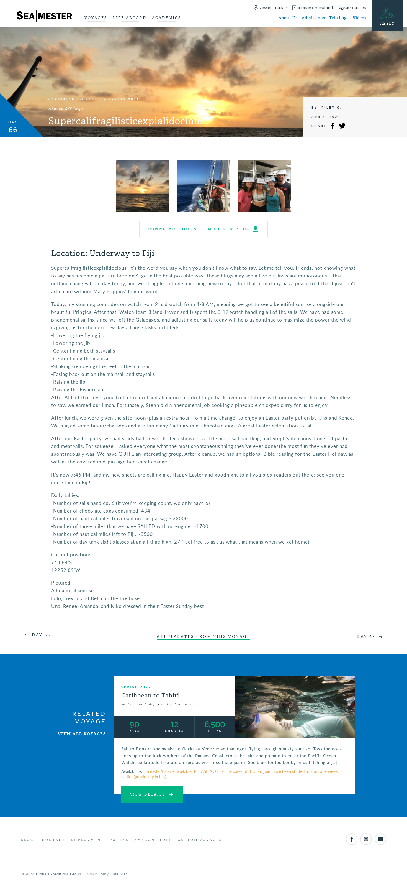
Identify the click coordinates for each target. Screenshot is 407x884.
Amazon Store (153, 840)
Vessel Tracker (273, 7)
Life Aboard (129, 18)
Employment (87, 840)
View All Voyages (82, 734)
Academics (166, 18)
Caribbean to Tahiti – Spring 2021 (93, 99)
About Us (288, 18)
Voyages (95, 18)
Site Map (119, 874)
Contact (53, 840)
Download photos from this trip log (199, 229)
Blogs (29, 840)
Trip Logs (339, 18)
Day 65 (41, 635)
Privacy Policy (96, 874)
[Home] (44, 17)
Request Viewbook (316, 7)
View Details (147, 794)
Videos (359, 18)
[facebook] (351, 839)
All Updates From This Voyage (203, 636)
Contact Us (355, 7)
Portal (119, 840)
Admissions (313, 18)
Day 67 (366, 636)
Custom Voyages (200, 840)
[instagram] (366, 839)
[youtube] (380, 839)
